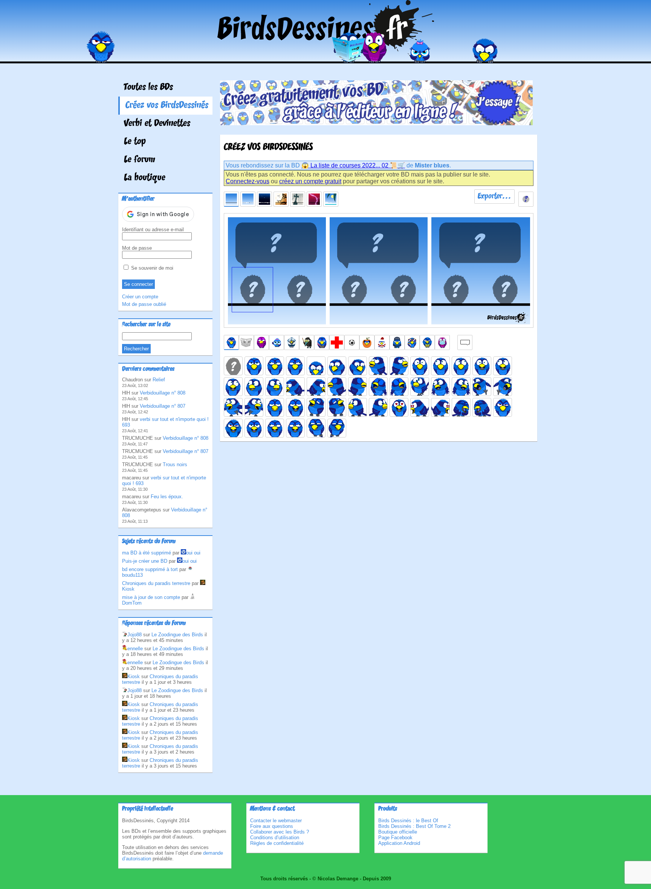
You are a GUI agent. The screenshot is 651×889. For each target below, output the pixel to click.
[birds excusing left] (440, 386)
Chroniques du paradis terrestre (156, 583)
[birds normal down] (316, 365)
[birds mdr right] (481, 407)
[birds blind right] (357, 386)
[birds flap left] (233, 407)
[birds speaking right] (295, 428)
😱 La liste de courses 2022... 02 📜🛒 (353, 165)
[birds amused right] (274, 386)
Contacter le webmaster (276, 820)
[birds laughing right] (336, 407)
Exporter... (494, 196)
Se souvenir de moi (151, 268)
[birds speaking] (254, 428)
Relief (159, 379)
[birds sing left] (378, 386)
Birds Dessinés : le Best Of (408, 820)
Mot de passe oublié (144, 304)
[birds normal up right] (399, 365)
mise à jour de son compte (151, 597)
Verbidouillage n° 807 (162, 406)
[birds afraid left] (440, 365)
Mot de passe (137, 248)
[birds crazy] (419, 386)
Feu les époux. (167, 496)
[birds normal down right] (357, 365)
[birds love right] (440, 407)
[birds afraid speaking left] (502, 365)
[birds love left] (419, 407)
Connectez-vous (247, 181)
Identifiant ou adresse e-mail (153, 229)
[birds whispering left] (316, 428)
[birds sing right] (399, 386)
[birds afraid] (419, 365)
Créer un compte (140, 296)
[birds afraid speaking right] (233, 386)
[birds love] (399, 407)
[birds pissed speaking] (233, 428)
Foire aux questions (271, 826)
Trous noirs (175, 464)
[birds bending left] (295, 386)
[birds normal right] (295, 365)
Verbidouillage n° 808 (162, 393)
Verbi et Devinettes (157, 123)
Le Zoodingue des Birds (177, 634)
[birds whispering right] (336, 428)
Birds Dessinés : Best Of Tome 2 (414, 826)
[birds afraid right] (461, 365)
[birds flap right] (254, 407)
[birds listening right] (378, 407)
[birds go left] (481, 386)
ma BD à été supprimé (146, 553)
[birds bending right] (316, 386)
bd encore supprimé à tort (150, 569)
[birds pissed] (502, 407)
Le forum (139, 160)
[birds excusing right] (461, 386)
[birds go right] (502, 386)
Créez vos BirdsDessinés (166, 105)
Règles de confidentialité (277, 843)
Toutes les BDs (148, 87)
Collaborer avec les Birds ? (279, 832)
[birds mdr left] (461, 407)
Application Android (399, 843)
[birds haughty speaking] (295, 407)
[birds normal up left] (378, 365)
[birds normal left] (274, 365)
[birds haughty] (274, 407)
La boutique (144, 178)
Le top (135, 141)
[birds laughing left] (316, 407)
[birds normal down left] (336, 365)
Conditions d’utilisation (274, 837)
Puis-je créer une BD (144, 561)
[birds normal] (254, 365)
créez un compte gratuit (310, 181)
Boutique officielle (397, 832)
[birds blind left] (336, 386)
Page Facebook (395, 837)
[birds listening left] (357, 407)
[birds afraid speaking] (481, 365)
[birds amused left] (254, 386)
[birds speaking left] (274, 428)
